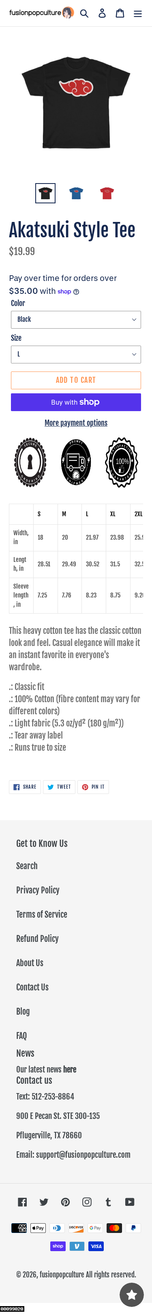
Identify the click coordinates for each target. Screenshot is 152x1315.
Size (16, 337)
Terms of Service (41, 915)
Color (18, 303)
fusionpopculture (62, 1275)
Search (27, 866)
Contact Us (32, 987)
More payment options (76, 422)
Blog (23, 1012)
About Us (29, 963)
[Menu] (138, 13)
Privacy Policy (38, 890)
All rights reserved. (111, 1275)
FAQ (21, 1036)
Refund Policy (37, 939)
